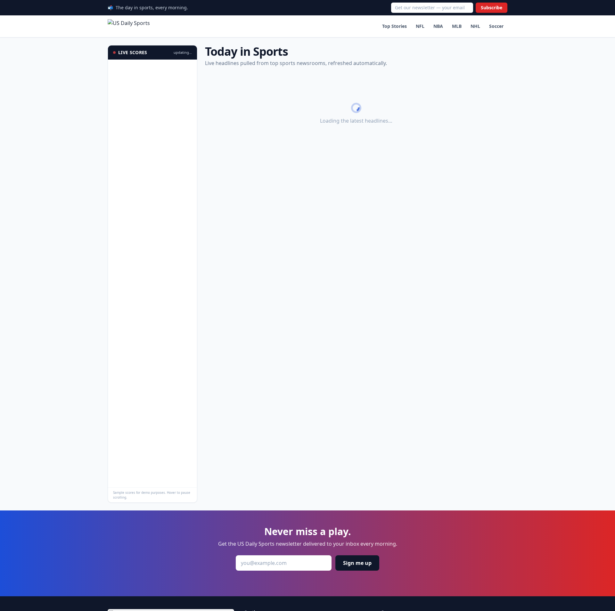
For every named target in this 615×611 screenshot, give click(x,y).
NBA (438, 26)
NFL (420, 26)
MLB (457, 26)
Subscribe (491, 7)
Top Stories (394, 26)
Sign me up (357, 562)
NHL (475, 26)
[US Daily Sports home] (129, 26)
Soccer (496, 26)
